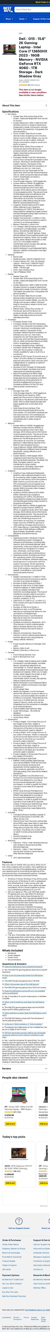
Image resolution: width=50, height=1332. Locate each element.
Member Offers (39, 1288)
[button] (9, 18)
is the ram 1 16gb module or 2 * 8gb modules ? (23, 1024)
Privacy (26, 1317)
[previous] (4, 1105)
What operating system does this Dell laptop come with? (24, 1014)
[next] (45, 1105)
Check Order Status (10, 1244)
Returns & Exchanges (11, 1253)
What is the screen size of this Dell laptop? (22, 984)
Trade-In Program (9, 1265)
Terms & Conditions (17, 1318)
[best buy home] (8, 9)
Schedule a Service (41, 1253)
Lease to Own (7, 1288)
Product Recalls (8, 1261)
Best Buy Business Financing (14, 1296)
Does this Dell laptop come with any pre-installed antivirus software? (23, 992)
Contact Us (38, 1269)
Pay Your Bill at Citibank (12, 1284)
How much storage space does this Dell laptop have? (22, 976)
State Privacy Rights (43, 1319)
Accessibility (6, 1317)
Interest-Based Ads (34, 1318)
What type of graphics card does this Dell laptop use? (23, 1003)
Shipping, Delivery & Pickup (13, 1248)
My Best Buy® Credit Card (12, 1279)
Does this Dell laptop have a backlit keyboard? (23, 966)
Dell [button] (20, 33)
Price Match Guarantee (11, 1257)
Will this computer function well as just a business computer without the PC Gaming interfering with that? (24, 1035)
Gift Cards (6, 1269)
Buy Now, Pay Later (10, 1292)
